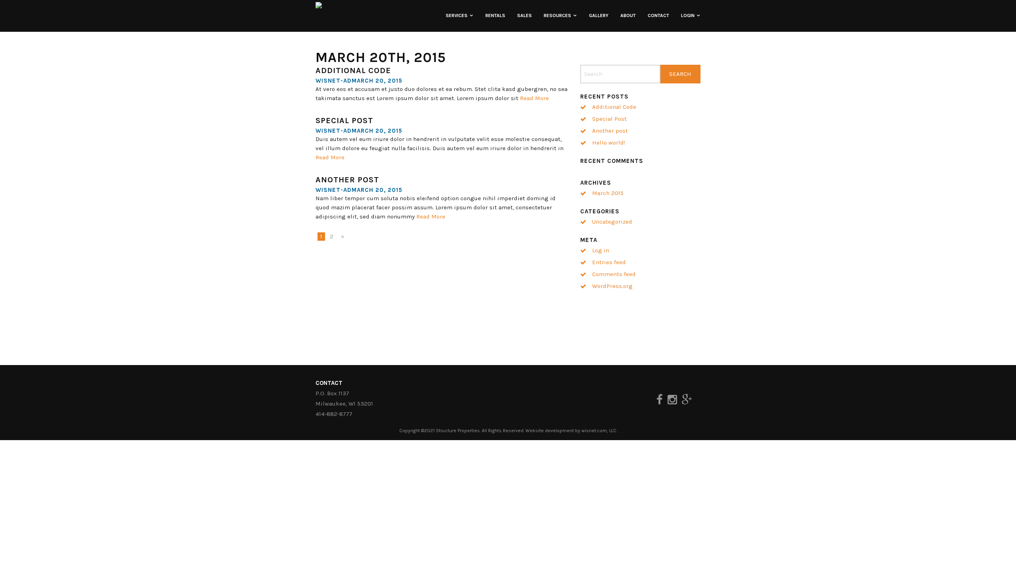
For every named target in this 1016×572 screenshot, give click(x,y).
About (628, 15)
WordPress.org (612, 286)
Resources (557, 15)
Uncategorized (612, 221)
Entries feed (609, 262)
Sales (524, 15)
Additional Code (353, 70)
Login (688, 15)
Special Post (344, 120)
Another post (347, 179)
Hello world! (608, 142)
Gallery (598, 15)
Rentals (495, 15)
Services (457, 15)
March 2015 (607, 193)
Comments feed (614, 274)
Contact (658, 15)
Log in (600, 250)
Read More (534, 98)
